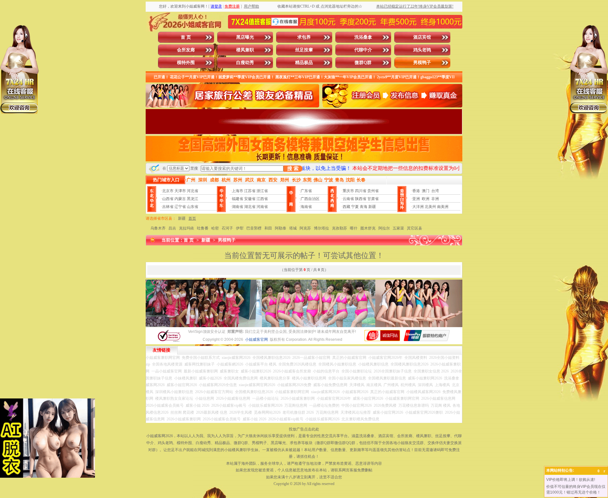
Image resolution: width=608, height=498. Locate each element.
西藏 (346, 206)
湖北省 (250, 206)
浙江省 (262, 191)
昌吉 (172, 228)
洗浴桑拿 (363, 37)
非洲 (435, 199)
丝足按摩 (304, 50)
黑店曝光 (245, 37)
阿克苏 (305, 228)
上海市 (237, 191)
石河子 (227, 228)
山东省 (192, 206)
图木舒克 (368, 228)
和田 (268, 228)
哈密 (215, 228)
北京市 (168, 191)
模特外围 (186, 62)
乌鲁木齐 (158, 228)
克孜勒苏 (339, 228)
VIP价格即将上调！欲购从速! (570, 479)
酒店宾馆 (422, 37)
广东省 (306, 191)
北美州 (430, 206)
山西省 (168, 199)
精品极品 (304, 62)
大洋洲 (418, 206)
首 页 (186, 37)
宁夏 (355, 206)
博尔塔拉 (321, 228)
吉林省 (168, 206)
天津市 (180, 191)
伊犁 (240, 228)
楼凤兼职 (245, 50)
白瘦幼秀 (245, 62)
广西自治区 (310, 199)
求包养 (304, 37)
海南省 (306, 206)
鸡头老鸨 (422, 50)
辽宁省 (180, 206)
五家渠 (398, 228)
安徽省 (250, 199)
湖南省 (237, 206)
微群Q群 (363, 62)
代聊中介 (363, 50)
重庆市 (348, 191)
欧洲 (425, 199)
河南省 (262, 206)
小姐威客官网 (256, 339)
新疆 (372, 206)
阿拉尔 (384, 228)
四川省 (360, 191)
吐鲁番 (202, 228)
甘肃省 (373, 199)
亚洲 (416, 199)
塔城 (293, 228)
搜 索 (293, 168)
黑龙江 (192, 199)
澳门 (425, 191)
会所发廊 (186, 50)
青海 (363, 206)
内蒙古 (180, 199)
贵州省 (373, 191)
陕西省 (360, 199)
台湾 (435, 191)
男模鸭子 (422, 62)
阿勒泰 (280, 228)
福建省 (237, 199)
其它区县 (414, 228)
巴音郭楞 (254, 228)
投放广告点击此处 (304, 429)
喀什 (354, 228)
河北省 (192, 191)
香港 (416, 191)
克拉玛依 (186, 228)
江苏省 (250, 191)
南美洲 (442, 206)
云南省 (348, 199)
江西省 (262, 199)
